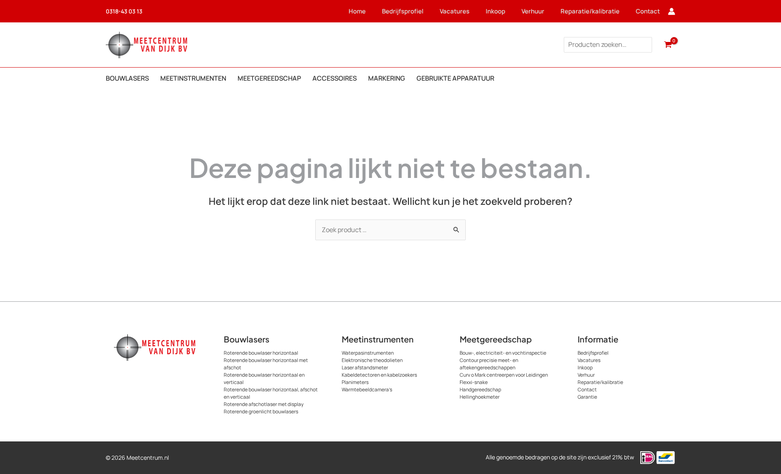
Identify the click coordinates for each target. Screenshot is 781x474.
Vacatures (454, 11)
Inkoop (495, 11)
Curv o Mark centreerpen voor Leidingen (504, 374)
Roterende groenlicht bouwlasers (261, 411)
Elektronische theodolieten (372, 360)
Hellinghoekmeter (480, 396)
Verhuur (532, 11)
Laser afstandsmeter (365, 367)
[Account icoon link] (671, 11)
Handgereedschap (480, 389)
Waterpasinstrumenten (368, 352)
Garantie (587, 396)
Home (357, 11)
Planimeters (355, 382)
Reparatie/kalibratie (590, 11)
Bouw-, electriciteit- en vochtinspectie (503, 352)
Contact (648, 11)
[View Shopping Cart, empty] (667, 45)
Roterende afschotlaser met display (263, 404)
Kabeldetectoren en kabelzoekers (379, 374)
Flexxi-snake (474, 382)
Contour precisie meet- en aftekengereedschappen (489, 364)
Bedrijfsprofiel (402, 11)
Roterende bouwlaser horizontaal (261, 352)
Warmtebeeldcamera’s (367, 389)
